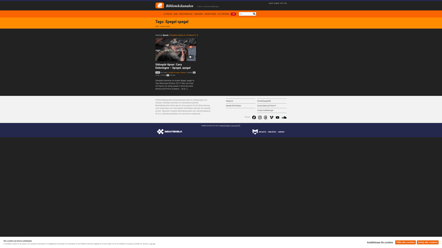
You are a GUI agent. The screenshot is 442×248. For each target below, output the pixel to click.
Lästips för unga (174, 72)
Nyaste (165, 35)
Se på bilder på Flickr (265, 106)
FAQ (285, 3)
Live (233, 14)
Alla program (223, 14)
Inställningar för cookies (380, 242)
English (276, 3)
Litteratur (168, 14)
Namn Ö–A (193, 35)
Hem (159, 13)
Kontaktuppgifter (264, 101)
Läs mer (152, 244)
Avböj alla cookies (428, 242)
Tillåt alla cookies (405, 242)
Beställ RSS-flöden (233, 106)
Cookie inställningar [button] (265, 110)
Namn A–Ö (183, 35)
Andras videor (210, 14)
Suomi (271, 3)
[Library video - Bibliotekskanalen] (159, 5)
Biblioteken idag (185, 14)
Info (281, 3)
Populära (173, 35)
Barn (176, 14)
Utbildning (198, 14)
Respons (229, 101)
